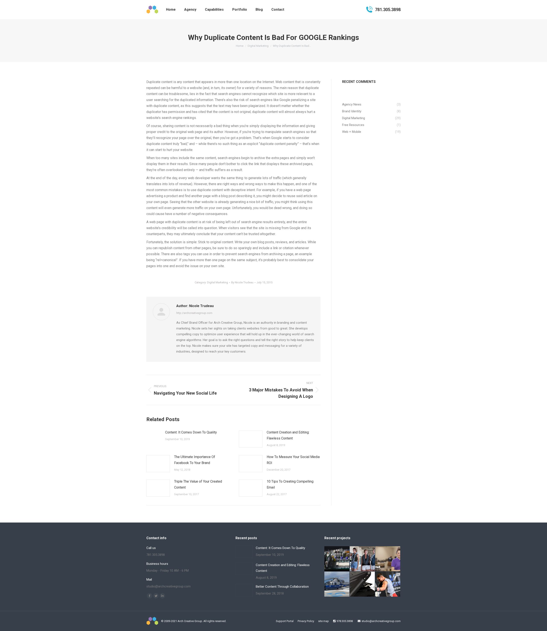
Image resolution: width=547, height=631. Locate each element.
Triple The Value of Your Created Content (198, 484)
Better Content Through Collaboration (282, 587)
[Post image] (153, 435)
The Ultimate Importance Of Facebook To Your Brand (194, 460)
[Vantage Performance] (388, 584)
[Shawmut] (388, 559)
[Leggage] (362, 584)
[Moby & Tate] (362, 559)
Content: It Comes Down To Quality (191, 432)
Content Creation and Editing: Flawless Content (288, 435)
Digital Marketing (217, 282)
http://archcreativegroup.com (194, 313)
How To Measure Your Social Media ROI (293, 460)
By (242, 282)
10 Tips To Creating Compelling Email (290, 484)
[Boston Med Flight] (337, 584)
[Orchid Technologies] (337, 559)
